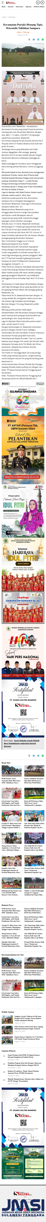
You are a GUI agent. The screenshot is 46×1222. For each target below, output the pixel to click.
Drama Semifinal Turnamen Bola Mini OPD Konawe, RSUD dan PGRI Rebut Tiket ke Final (33, 781)
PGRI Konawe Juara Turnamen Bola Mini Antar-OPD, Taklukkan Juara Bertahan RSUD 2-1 (11, 781)
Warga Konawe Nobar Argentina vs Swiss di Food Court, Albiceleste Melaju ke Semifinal (11, 848)
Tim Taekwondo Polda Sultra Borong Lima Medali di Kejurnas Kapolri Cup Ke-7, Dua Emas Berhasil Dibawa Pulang (34, 826)
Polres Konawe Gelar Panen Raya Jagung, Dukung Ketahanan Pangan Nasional (29, 1028)
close (25, 1197)
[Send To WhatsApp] (42, 39)
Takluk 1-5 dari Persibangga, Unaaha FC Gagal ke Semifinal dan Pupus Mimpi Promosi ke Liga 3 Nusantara (34, 893)
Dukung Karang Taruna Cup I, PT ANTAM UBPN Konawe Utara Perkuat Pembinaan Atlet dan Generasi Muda (11, 893)
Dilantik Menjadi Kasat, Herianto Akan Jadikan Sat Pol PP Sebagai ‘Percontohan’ (25, 1080)
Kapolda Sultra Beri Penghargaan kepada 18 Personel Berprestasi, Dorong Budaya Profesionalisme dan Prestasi (11, 870)
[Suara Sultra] (11, 2)
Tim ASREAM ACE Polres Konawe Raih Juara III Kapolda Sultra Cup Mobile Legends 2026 (33, 848)
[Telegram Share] (38, 39)
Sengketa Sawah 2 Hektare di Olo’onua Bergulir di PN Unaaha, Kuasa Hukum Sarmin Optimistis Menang (28, 1018)
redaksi (19, 32)
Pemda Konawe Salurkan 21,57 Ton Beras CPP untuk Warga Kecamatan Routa (29, 1038)
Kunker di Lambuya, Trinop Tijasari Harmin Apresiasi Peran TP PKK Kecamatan (23, 1072)
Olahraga (26, 32)
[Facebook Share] (29, 39)
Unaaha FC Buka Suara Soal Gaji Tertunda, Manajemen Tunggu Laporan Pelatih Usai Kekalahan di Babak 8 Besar (12, 826)
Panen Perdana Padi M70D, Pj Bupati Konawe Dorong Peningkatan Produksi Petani (24, 1056)
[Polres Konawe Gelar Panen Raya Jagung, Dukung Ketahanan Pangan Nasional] (7, 1030)
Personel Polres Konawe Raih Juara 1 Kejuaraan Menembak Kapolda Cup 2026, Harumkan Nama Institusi (34, 870)
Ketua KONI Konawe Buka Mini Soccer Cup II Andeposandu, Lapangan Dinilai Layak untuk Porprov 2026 (34, 803)
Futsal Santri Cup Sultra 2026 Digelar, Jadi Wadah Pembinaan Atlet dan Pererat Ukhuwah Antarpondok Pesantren (12, 803)
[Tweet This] (33, 39)
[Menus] (3, 2)
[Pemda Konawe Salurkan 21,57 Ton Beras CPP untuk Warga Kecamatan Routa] (7, 1040)
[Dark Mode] (38, 2)
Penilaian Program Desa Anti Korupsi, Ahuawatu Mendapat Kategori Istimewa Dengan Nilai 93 (24, 1064)
